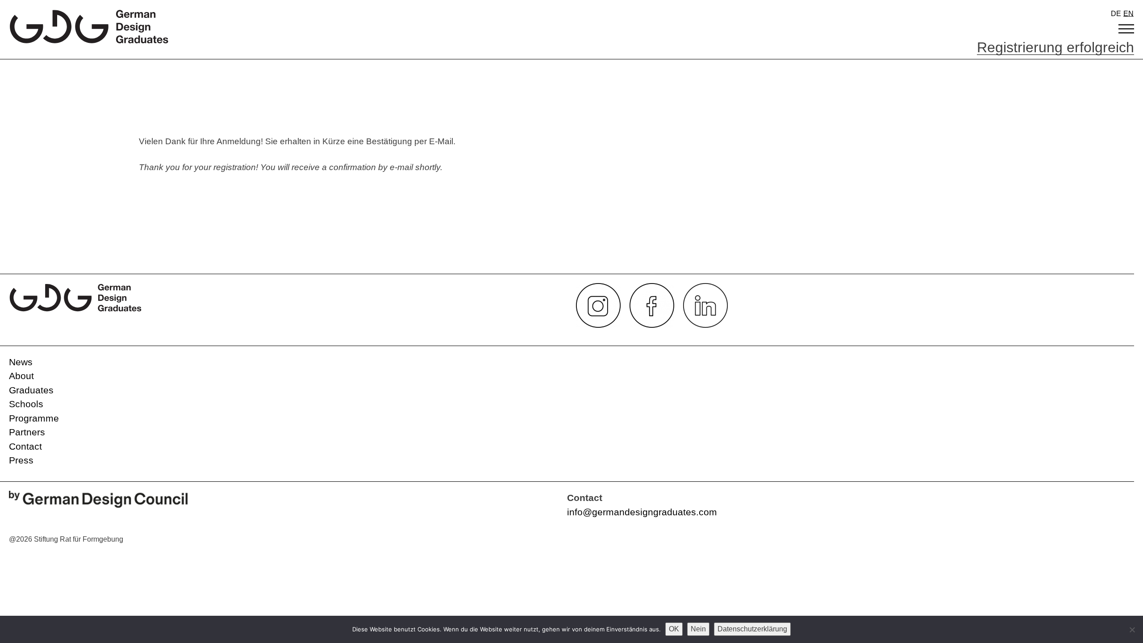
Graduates (31, 390)
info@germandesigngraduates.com (642, 512)
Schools (26, 404)
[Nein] (1131, 629)
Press (21, 460)
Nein (698, 629)
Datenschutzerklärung (752, 629)
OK (674, 629)
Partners (27, 432)
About (21, 376)
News (21, 362)
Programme (34, 418)
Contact (25, 446)
